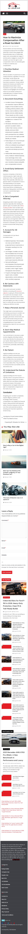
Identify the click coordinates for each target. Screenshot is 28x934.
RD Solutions (13, 929)
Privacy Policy (5, 908)
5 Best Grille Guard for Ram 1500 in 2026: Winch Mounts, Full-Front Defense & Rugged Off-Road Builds (18, 683)
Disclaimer (4, 905)
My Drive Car (14, 924)
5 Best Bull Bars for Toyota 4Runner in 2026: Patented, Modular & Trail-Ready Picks (18, 660)
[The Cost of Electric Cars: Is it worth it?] (14, 483)
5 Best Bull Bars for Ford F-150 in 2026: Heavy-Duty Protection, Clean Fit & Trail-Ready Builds (14, 604)
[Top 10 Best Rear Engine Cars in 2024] (6, 778)
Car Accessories (6, 884)
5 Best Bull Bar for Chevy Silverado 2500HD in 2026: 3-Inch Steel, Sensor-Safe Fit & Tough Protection (18, 626)
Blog (5, 34)
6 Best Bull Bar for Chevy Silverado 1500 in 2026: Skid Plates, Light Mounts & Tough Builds (19, 638)
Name (4, 541)
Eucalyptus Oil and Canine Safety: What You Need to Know (13, 417)
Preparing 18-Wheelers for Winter (15, 422)
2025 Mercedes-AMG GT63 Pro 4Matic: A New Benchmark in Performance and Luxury (13, 756)
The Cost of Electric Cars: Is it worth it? (13, 499)
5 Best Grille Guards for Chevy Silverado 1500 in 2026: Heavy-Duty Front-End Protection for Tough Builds (19, 695)
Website (4, 555)
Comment (5, 520)
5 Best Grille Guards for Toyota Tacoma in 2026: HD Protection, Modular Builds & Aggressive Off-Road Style (18, 708)
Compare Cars (5, 872)
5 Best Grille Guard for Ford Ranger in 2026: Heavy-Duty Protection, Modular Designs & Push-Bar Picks (19, 721)
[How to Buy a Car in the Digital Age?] (14, 431)
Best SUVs (4, 878)
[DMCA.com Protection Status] (6, 920)
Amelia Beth (16, 46)
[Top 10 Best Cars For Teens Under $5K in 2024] (6, 786)
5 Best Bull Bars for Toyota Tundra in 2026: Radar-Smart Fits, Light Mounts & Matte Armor (18, 649)
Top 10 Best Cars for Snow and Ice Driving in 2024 (19, 793)
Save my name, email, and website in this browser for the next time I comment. (13, 566)
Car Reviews (5, 881)
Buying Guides (6, 597)
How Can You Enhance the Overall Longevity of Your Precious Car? (11, 472)
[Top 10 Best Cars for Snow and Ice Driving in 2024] (6, 794)
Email (4, 548)
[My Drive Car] (3, 13)
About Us (4, 899)
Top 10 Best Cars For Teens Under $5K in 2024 (18, 785)
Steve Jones (16, 611)
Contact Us (5, 896)
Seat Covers (5, 887)
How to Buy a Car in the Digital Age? (13, 446)
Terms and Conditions (7, 915)
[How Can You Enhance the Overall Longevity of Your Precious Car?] (14, 456)
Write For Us (5, 902)
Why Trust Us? (5, 912)
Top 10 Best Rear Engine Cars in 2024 (18, 777)
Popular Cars (6, 749)
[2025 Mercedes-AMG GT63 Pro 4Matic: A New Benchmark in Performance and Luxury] (14, 740)
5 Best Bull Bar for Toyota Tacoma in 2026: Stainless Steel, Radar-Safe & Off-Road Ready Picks (19, 671)
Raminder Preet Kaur (16, 763)
